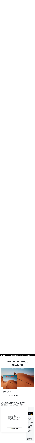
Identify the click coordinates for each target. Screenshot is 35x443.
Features (20, 355)
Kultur (23, 355)
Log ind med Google (15, 428)
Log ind (32, 355)
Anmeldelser (16, 355)
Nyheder (12, 355)
